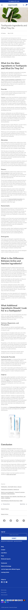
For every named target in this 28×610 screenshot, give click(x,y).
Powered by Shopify (13, 607)
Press (2, 555)
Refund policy (3, 590)
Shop (2, 546)
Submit (14, 538)
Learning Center (5, 572)
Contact (3, 549)
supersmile (6, 607)
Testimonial (4, 563)
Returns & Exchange (6, 566)
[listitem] (4, 520)
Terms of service (4, 594)
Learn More (4, 552)
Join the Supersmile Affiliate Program (10, 569)
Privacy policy (3, 592)
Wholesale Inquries (6, 559)
